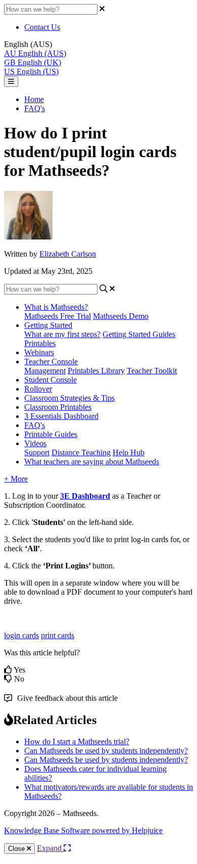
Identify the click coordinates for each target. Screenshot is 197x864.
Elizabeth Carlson (67, 254)
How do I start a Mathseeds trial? (76, 741)
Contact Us (42, 27)
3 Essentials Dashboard (61, 416)
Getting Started (48, 325)
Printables (40, 343)
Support (37, 452)
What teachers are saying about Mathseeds (91, 461)
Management (45, 370)
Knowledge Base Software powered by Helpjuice (83, 830)
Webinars (39, 352)
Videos (35, 443)
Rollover (38, 389)
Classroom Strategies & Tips (69, 398)
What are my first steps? (62, 334)
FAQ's (34, 108)
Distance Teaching (81, 452)
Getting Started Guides (139, 334)
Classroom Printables (57, 407)
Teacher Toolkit (152, 370)
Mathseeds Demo (121, 316)
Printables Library (96, 370)
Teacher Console (51, 361)
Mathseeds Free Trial (57, 316)
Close (17, 848)
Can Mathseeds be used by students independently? (106, 750)
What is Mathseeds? (56, 307)
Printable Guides (50, 434)
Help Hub (128, 452)
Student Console (50, 379)
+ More (16, 478)
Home (34, 99)
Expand (50, 848)
